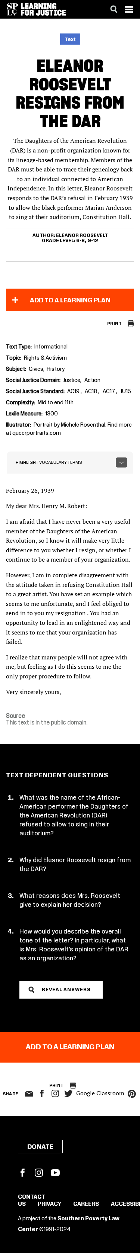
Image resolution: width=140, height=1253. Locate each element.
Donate (40, 1147)
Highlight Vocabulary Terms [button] (49, 462)
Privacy (49, 1204)
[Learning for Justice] (43, 9)
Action (92, 380)
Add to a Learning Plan (70, 300)
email (29, 1094)
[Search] (113, 9)
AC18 (91, 391)
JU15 (125, 391)
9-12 (93, 240)
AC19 (74, 391)
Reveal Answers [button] (66, 989)
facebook (42, 1093)
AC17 (109, 391)
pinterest (132, 1094)
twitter (69, 1093)
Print (114, 324)
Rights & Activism (45, 358)
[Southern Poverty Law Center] (12, 9)
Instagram (55, 1093)
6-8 (80, 240)
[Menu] (128, 9)
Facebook (22, 1173)
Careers (86, 1204)
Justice (71, 380)
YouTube (55, 1173)
